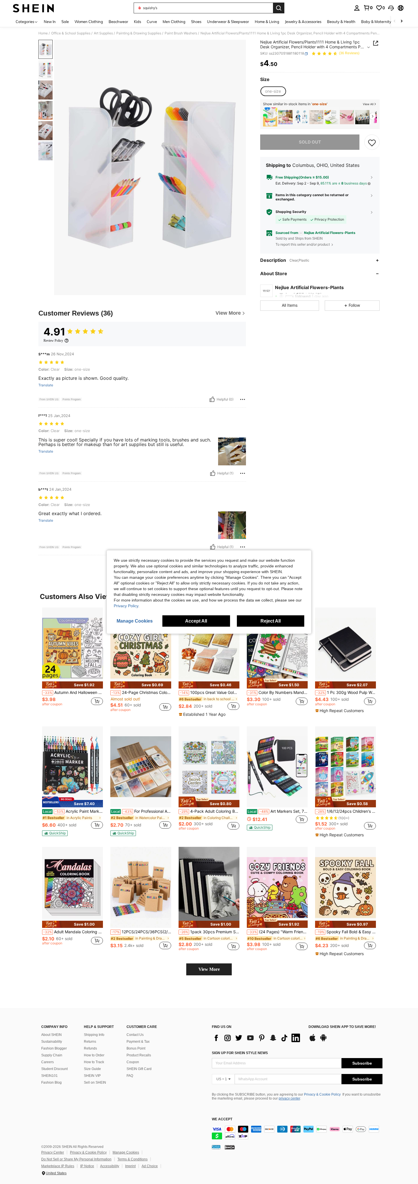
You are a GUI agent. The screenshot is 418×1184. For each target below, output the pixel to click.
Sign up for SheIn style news (240, 1053)
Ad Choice (150, 1166)
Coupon (133, 1062)
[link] (368, 7)
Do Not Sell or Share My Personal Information (76, 1159)
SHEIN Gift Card (139, 1069)
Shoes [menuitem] (196, 21)
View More (209, 969)
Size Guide (92, 1069)
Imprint (130, 1166)
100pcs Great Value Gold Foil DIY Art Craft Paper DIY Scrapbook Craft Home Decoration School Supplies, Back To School (209, 692)
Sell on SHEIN (95, 1083)
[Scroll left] (395, 21)
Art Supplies (103, 33)
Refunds (90, 1048)
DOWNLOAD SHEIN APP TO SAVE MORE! (342, 1027)
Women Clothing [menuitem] (89, 21)
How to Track (94, 1062)
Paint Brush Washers (181, 33)
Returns (90, 1042)
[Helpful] (212, 399)
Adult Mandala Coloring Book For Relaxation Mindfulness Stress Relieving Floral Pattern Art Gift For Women (73, 932)
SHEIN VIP (92, 1076)
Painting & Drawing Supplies (138, 33)
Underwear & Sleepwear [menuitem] (228, 21)
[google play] (323, 1040)
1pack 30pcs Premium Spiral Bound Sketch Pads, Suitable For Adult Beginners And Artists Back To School (209, 932)
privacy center (289, 1098)
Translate (45, 385)
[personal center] (356, 8)
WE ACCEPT (222, 1119)
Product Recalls (139, 1055)
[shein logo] (33, 8)
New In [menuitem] (50, 21)
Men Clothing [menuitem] (174, 21)
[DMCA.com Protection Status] (230, 1147)
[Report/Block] (242, 399)
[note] (72, 685)
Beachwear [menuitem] (118, 21)
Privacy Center (52, 1152)
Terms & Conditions (132, 1159)
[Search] (278, 8)
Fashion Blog (51, 1083)
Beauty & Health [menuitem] (341, 21)
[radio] (273, 91)
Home (43, 33)
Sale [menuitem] (65, 21)
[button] (391, 8)
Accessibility (109, 1166)
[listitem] (270, 117)
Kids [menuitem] (137, 21)
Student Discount (54, 1069)
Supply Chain (51, 1055)
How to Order (94, 1055)
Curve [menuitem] (152, 21)
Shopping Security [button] (291, 212)
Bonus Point (136, 1048)
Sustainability (51, 1042)
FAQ (130, 1076)
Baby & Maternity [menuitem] (376, 21)
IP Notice (87, 1166)
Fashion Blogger (54, 1048)
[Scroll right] (401, 21)
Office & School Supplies (70, 33)
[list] (257, 1038)
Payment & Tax (138, 1042)
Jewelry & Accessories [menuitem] (303, 21)
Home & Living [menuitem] (267, 21)
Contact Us (135, 1035)
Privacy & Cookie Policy (322, 1094)
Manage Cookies (126, 1152)
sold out (310, 142)
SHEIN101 (49, 1076)
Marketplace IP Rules (57, 1166)
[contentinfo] (297, 1132)
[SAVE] (372, 142)
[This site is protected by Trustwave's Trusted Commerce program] (216, 1147)
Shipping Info (94, 1035)
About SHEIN (51, 1035)
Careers (47, 1062)
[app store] (312, 1040)
